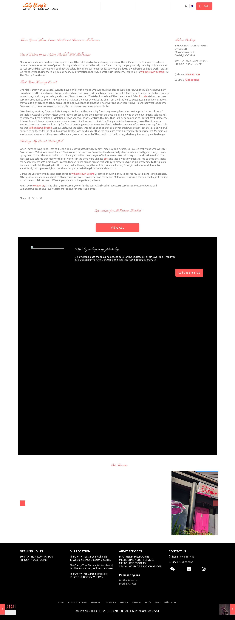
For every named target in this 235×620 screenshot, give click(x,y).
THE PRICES (110, 602)
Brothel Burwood (128, 580)
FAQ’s (148, 602)
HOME (61, 602)
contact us (38, 185)
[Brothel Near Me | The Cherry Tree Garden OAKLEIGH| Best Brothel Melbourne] (40, 6)
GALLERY (95, 602)
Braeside (102, 573)
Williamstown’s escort (152, 71)
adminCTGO (29, 531)
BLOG (157, 602)
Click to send (192, 79)
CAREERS (136, 602)
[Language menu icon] (192, 6)
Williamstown (104, 565)
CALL (206, 6)
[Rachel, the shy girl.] (227, 609)
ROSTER (124, 602)
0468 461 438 (192, 74)
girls (106, 158)
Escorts (143, 96)
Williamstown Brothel (40, 127)
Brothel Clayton (128, 583)
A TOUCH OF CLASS (77, 602)
